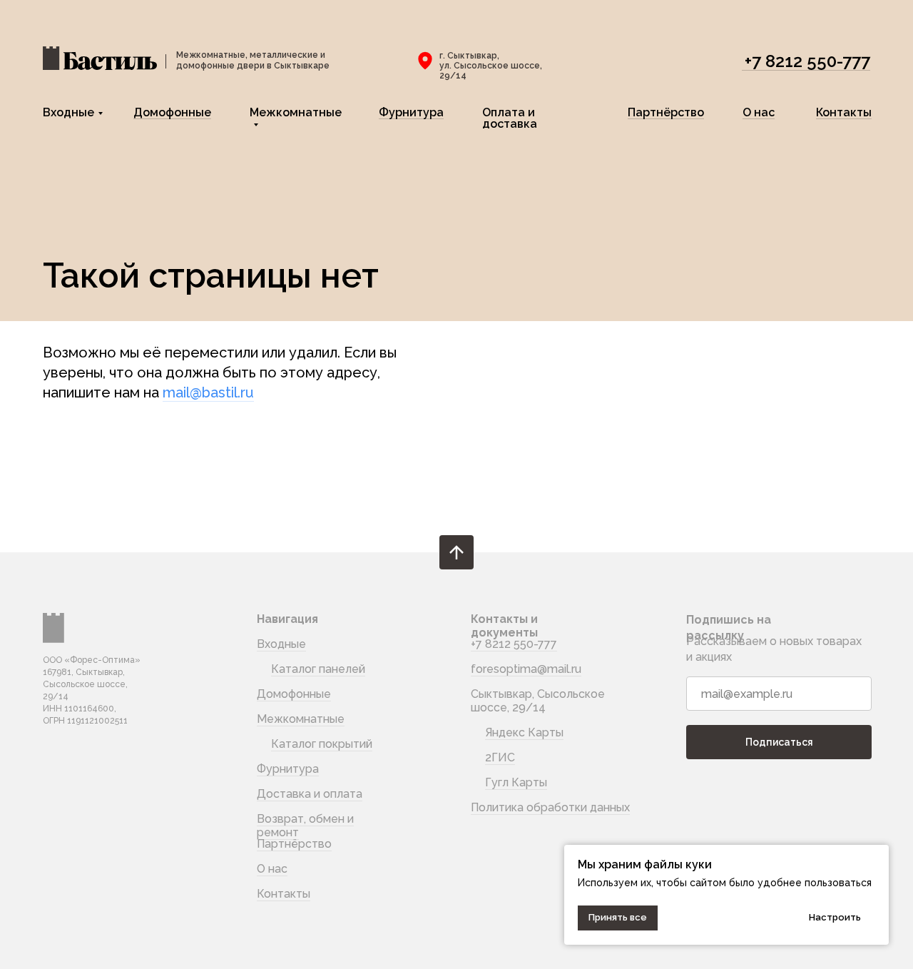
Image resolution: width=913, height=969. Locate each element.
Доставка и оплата (309, 794)
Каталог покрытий (321, 744)
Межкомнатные (296, 112)
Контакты (844, 112)
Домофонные (172, 112)
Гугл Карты (516, 782)
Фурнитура (411, 112)
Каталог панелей (318, 669)
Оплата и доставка (509, 118)
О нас (759, 112)
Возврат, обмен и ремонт (305, 825)
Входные (68, 112)
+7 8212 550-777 (807, 61)
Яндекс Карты (524, 732)
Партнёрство (666, 112)
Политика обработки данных (550, 807)
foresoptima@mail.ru (526, 669)
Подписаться (779, 742)
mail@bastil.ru (208, 392)
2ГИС (500, 757)
